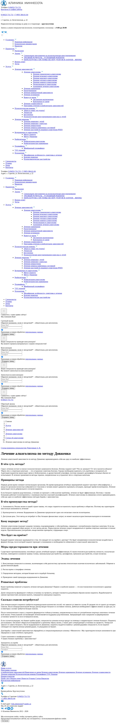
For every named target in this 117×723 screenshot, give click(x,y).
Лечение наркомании (67, 672)
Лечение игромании (84, 672)
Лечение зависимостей (14, 430)
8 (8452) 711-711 (14, 7)
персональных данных (34, 332)
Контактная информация (10, 680)
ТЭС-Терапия (52, 674)
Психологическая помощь (26, 674)
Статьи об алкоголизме (14, 438)
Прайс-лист (5, 678)
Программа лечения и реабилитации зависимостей (13, 671)
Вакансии (45, 678)
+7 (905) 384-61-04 (21, 15)
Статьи (38, 678)
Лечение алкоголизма (13, 434)
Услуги (8, 425)
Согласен (5, 721)
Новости (25, 678)
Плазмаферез (41, 674)
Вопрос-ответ (15, 678)
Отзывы (32, 678)
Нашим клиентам (8, 676)
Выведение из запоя (33, 672)
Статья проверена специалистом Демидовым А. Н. (21, 448)
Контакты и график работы (11, 9)
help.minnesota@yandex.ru (21, 704)
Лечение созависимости (101, 672)
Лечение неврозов (8, 674)
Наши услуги (6, 668)
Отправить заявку (8, 334)
